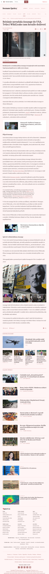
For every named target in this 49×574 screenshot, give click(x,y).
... (45, 14)
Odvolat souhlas (18, 562)
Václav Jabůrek (27, 416)
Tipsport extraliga (36, 516)
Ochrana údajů (10, 557)
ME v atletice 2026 (36, 518)
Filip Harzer (26, 443)
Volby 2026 (5, 513)
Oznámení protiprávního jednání (33, 557)
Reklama (39, 554)
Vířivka (27, 544)
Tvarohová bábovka (6, 531)
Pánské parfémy (30, 548)
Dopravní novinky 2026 (37, 529)
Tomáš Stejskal (27, 430)
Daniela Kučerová (28, 391)
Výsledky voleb (5, 516)
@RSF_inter (30, 191)
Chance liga (35, 513)
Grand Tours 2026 (21, 521)
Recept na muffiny (6, 527)
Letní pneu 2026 (36, 525)
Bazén (12, 542)
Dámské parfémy (31, 547)
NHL (34, 521)
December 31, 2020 (28, 198)
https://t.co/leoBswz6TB (26, 196)
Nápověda (24, 554)
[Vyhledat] (26, 2)
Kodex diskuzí (34, 559)
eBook (37, 29)
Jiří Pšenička (26, 378)
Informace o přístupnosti (20, 557)
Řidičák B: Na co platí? (37, 531)
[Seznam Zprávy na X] (22, 567)
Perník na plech (6, 534)
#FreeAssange (16, 196)
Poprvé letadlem (21, 527)
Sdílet (42, 29)
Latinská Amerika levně (22, 532)
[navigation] (2, 2)
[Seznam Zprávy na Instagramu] (24, 567)
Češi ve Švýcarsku (21, 531)
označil (27, 113)
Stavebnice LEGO (24, 547)
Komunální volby (6, 521)
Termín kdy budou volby (7, 518)
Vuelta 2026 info (21, 513)
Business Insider (15, 177)
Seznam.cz (45, 1)
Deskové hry (42, 547)
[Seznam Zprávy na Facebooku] (19, 567)
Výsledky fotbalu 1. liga (37, 514)
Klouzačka (32, 542)
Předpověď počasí (23, 537)
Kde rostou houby (31, 537)
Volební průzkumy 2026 (7, 514)
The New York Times (18, 171)
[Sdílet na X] (45, 328)
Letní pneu (37, 547)
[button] (24, 44)
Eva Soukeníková (7, 28)
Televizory (17, 548)
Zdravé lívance (5, 529)
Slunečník (28, 542)
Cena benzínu (37, 537)
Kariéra (20, 554)
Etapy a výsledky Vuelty (22, 514)
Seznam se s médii (27, 559)
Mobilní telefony (16, 547)
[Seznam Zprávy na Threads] (27, 567)
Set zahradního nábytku (39, 542)
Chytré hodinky (23, 548)
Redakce (34, 554)
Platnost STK (35, 534)
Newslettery (41, 559)
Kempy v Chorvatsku (22, 525)
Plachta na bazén (17, 542)
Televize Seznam (18, 559)
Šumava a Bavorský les (22, 529)
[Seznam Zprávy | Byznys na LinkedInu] (30, 567)
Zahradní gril (22, 544)
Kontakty (30, 554)
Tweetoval (37, 115)
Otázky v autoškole (36, 532)
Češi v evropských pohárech (24, 539)
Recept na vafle (6, 532)
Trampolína (23, 542)
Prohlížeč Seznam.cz (9, 559)
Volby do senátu (6, 520)
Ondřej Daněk (27, 403)
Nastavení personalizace (28, 562)
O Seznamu (15, 554)
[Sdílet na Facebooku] (43, 328)
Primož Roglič (20, 520)
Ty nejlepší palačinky (7, 525)
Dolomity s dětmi (21, 534)
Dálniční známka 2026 (37, 527)
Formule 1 (34, 520)
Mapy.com (18, 537)
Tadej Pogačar (20, 518)
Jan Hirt (19, 516)
